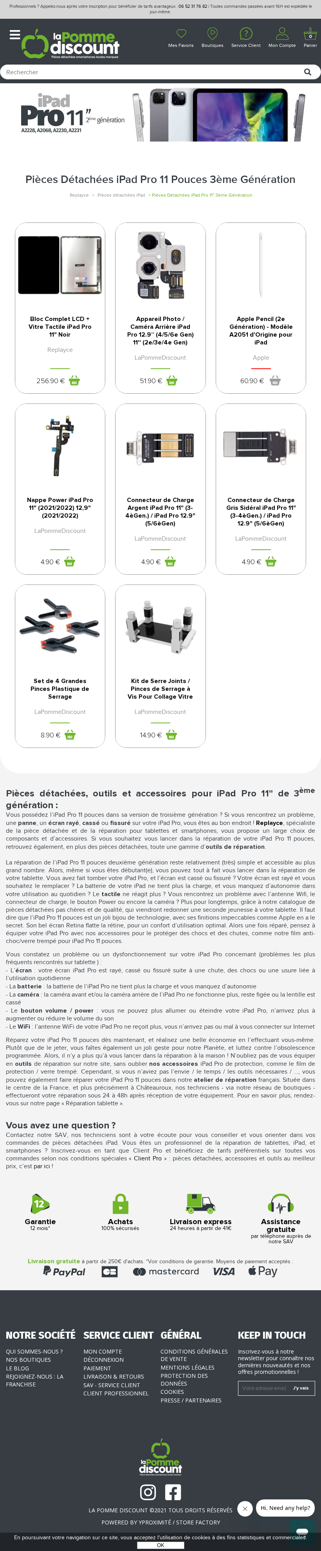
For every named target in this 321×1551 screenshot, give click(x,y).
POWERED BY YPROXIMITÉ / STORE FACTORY (160, 1522)
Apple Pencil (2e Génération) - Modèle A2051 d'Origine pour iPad (261, 331)
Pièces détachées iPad (121, 195)
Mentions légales (187, 1367)
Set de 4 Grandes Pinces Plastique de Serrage (60, 689)
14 (151, 735)
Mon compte (102, 1351)
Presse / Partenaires (191, 1400)
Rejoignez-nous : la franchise (34, 1380)
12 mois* (40, 1225)
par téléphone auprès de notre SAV (281, 1231)
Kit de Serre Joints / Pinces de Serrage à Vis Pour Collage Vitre (160, 689)
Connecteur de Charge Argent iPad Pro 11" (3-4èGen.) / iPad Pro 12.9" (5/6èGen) (160, 512)
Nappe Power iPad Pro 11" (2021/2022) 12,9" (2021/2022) (60, 508)
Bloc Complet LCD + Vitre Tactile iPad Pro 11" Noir (60, 327)
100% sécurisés (120, 1225)
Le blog (17, 1368)
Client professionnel (116, 1393)
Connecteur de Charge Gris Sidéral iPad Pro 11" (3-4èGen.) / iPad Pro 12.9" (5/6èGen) (261, 512)
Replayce (79, 195)
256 (50, 381)
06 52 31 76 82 (193, 6)
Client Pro (148, 1158)
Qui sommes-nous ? (34, 1351)
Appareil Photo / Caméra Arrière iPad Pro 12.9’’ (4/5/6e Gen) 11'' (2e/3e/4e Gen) (160, 331)
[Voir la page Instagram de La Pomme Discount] (148, 1492)
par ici (42, 1166)
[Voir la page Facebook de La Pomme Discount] (173, 1492)
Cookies (172, 1391)
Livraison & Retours (113, 1376)
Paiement (97, 1368)
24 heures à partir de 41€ (201, 1225)
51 (151, 381)
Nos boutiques (28, 1359)
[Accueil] (70, 45)
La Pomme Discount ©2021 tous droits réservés (160, 1510)
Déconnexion (103, 1359)
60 (252, 381)
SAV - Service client (111, 1385)
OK (160, 1545)
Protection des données (184, 1379)
